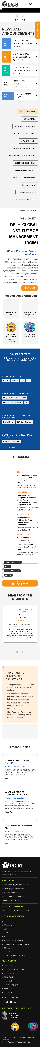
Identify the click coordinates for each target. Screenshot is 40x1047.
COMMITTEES (29, 119)
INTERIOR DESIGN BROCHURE (22, 156)
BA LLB (5, 380)
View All (20, 750)
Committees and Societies (14, 969)
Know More (29, 288)
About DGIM (8, 966)
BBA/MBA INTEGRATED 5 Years (14, 398)
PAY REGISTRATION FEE (25, 134)
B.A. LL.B (7, 921)
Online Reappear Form (27, 192)
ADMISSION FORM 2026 (25, 126)
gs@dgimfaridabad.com (11, 892)
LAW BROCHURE (28, 141)
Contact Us (8, 992)
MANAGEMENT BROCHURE (24, 148)
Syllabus (13, 177)
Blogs (6, 988)
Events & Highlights (11, 985)
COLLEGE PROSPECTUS (25, 163)
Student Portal (30, 4)
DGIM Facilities (9, 977)
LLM (28, 380)
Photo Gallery (9, 981)
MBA (26, 402)
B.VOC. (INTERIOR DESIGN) (14, 956)
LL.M (6, 933)
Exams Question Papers (26, 199)
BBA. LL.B (8, 925)
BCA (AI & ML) (8, 422)
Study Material (30, 177)
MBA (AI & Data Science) (12, 402)
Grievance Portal (29, 185)
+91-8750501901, (8, 911)
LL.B (5, 929)
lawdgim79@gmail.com (11, 900)
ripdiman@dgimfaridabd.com (13, 888)
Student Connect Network (25, 170)
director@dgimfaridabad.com (13, 896)
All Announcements (28, 112)
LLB (22, 380)
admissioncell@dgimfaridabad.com (15, 884)
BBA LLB (15, 380)
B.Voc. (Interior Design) (11, 441)
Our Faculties (9, 973)
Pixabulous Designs (24, 1042)
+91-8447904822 (22, 911)
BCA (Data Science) (24, 422)
